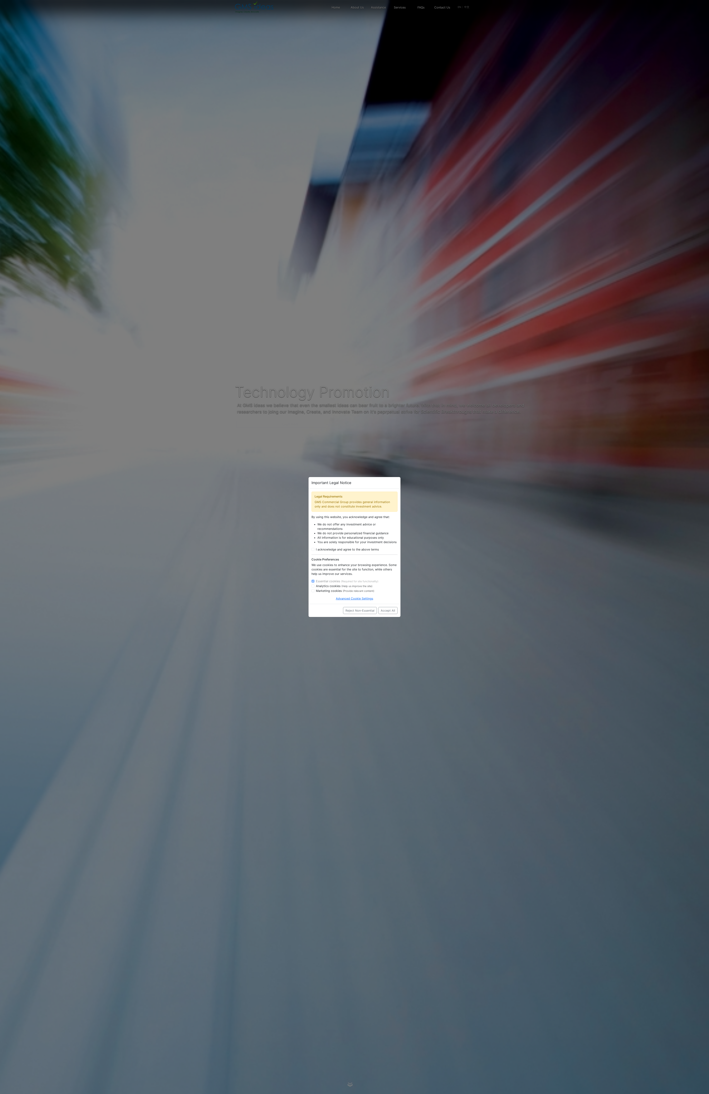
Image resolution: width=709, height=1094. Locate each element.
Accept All (388, 610)
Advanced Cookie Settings (354, 598)
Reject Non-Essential (359, 610)
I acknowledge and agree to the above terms (347, 549)
